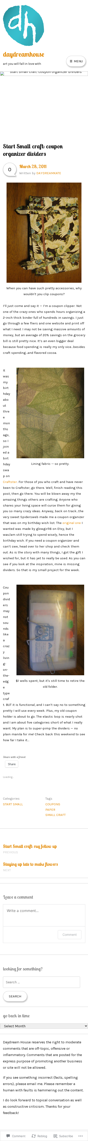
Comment (70, 934)
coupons (52, 804)
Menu (78, 61)
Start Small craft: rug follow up (30, 848)
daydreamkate (48, 173)
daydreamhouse (23, 54)
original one (72, 523)
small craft (55, 815)
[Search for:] (41, 982)
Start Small (13, 804)
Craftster (10, 482)
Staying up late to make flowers (30, 866)
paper (50, 810)
